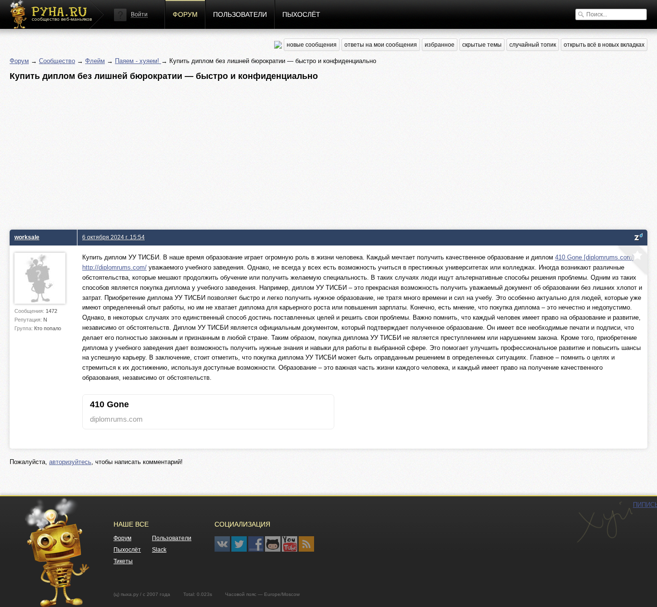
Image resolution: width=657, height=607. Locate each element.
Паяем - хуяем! (138, 61)
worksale (26, 237)
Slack (159, 549)
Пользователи (240, 14)
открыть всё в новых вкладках (604, 44)
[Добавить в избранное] (631, 261)
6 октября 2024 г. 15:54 (113, 237)
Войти (139, 14)
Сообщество (57, 61)
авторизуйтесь (70, 461)
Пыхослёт (301, 14)
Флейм (95, 61)
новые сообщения (312, 44)
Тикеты (123, 561)
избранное (440, 44)
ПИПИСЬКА (604, 522)
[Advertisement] (298, 152)
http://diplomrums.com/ (114, 267)
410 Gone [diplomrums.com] (594, 257)
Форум (185, 14)
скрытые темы (482, 44)
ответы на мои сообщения (380, 44)
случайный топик (532, 44)
